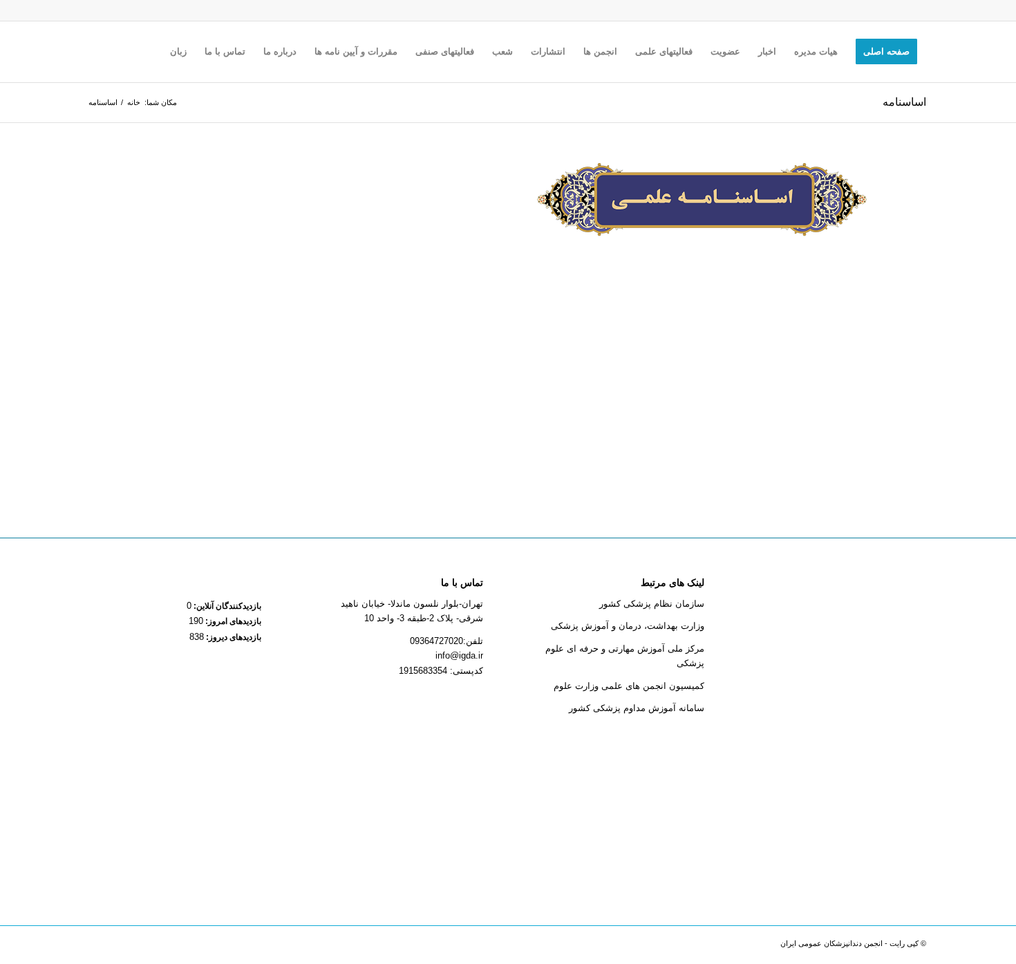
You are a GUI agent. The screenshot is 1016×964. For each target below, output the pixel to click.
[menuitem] (886, 51)
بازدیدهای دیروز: (232, 637)
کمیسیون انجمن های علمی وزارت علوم (629, 686)
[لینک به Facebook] (224, 946)
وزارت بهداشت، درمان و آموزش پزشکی (627, 626)
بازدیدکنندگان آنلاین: (226, 606)
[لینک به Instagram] (204, 946)
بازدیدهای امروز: (232, 621)
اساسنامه (904, 102)
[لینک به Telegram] (162, 946)
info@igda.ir (459, 655)
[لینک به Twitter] (141, 946)
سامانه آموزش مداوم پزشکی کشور (636, 708)
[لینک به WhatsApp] (121, 946)
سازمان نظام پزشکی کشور (651, 603)
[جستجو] (147, 51)
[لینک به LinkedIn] (183, 946)
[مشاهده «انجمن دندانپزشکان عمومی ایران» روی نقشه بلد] (840, 724)
